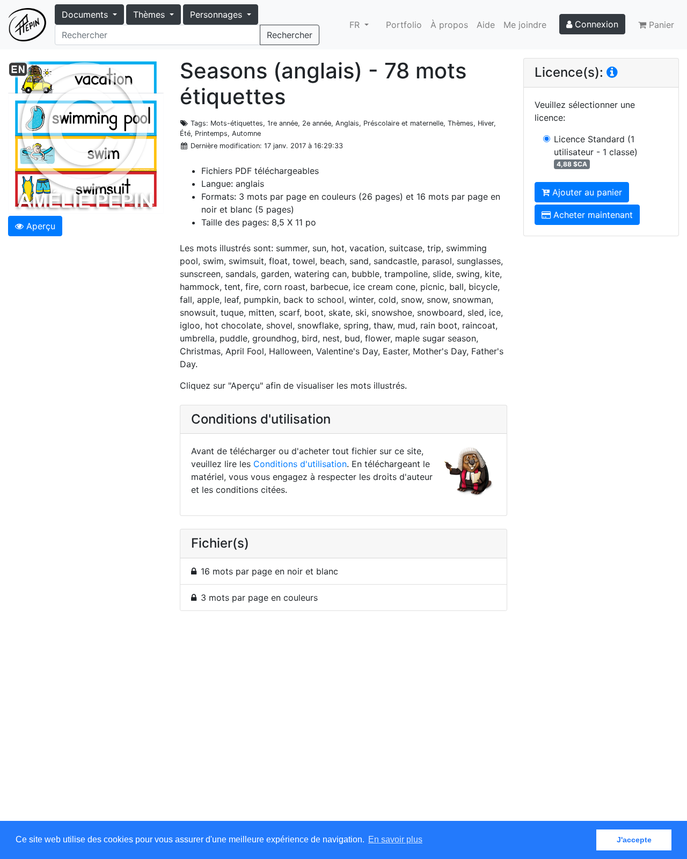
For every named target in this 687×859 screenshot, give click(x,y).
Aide (486, 24)
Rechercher (289, 35)
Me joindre (524, 24)
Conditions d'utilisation (300, 463)
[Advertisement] (343, 722)
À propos (449, 24)
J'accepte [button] (634, 839)
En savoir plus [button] (395, 839)
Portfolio (404, 24)
